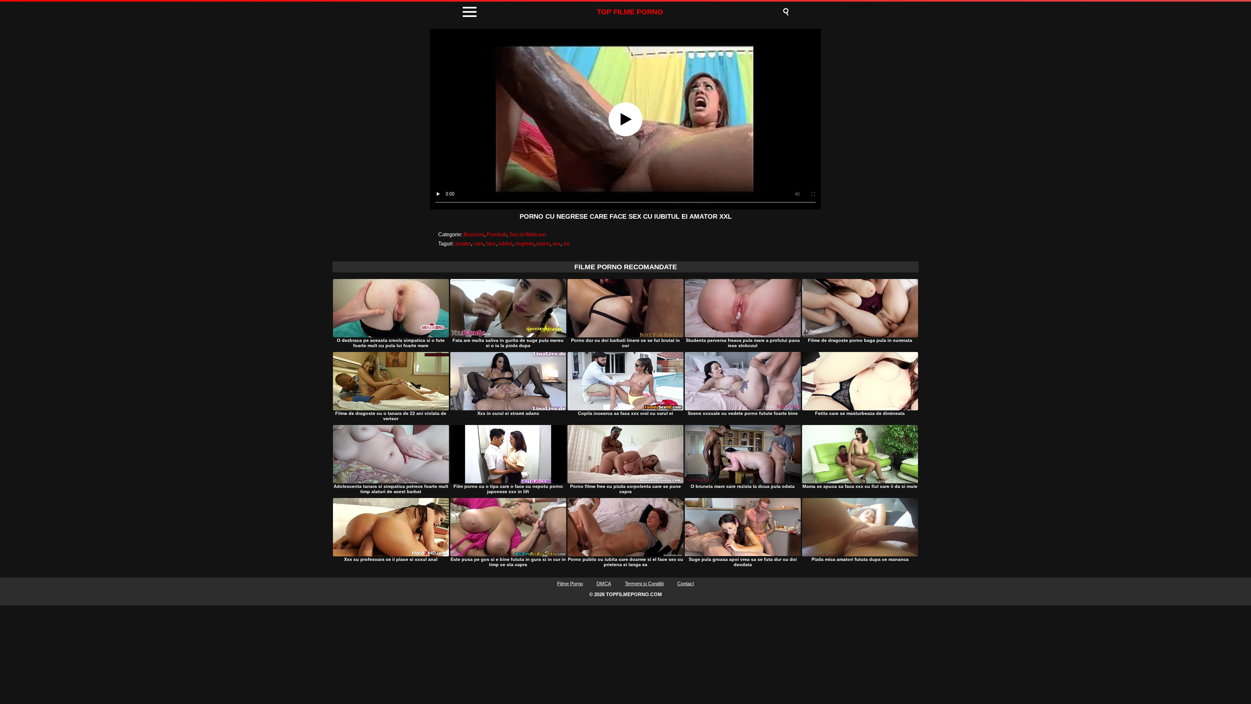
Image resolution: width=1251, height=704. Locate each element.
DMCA (604, 583)
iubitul (505, 243)
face (491, 243)
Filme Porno (570, 583)
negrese (524, 243)
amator (463, 243)
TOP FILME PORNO (630, 12)
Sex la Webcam (527, 234)
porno (543, 243)
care (478, 243)
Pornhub (497, 234)
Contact (685, 583)
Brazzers (474, 234)
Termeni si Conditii (644, 583)
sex (557, 243)
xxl (566, 243)
